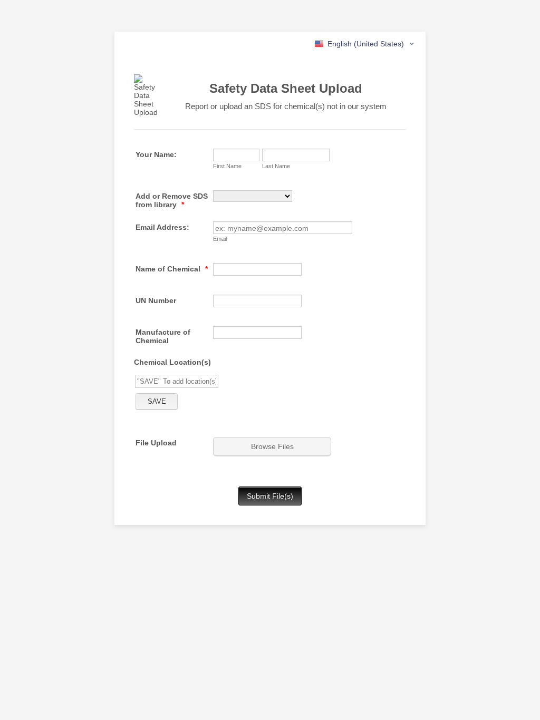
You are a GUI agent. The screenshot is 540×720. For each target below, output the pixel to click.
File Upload (156, 443)
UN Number (156, 300)
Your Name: (156, 154)
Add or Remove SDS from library (172, 200)
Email (220, 239)
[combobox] (365, 43)
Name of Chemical (172, 269)
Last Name (276, 166)
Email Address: (162, 227)
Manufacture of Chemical (163, 336)
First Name (227, 166)
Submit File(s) (270, 496)
